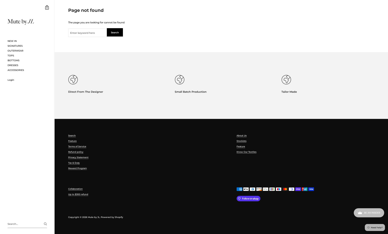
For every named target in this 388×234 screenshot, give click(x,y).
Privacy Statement (78, 157)
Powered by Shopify (112, 217)
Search (115, 32)
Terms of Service (77, 146)
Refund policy (75, 152)
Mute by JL (94, 217)
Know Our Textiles (246, 152)
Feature (72, 141)
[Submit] (45, 224)
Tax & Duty (74, 162)
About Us (242, 135)
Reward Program (77, 168)
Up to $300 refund (78, 194)
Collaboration (75, 189)
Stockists (241, 141)
